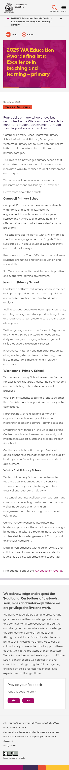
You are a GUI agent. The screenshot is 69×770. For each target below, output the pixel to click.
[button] (54, 7)
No (28, 700)
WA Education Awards (48, 571)
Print (14, 34)
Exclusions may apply (14, 758)
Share (30, 34)
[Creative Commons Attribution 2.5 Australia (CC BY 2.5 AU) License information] (10, 753)
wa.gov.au (9, 745)
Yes (14, 700)
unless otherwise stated (15, 727)
